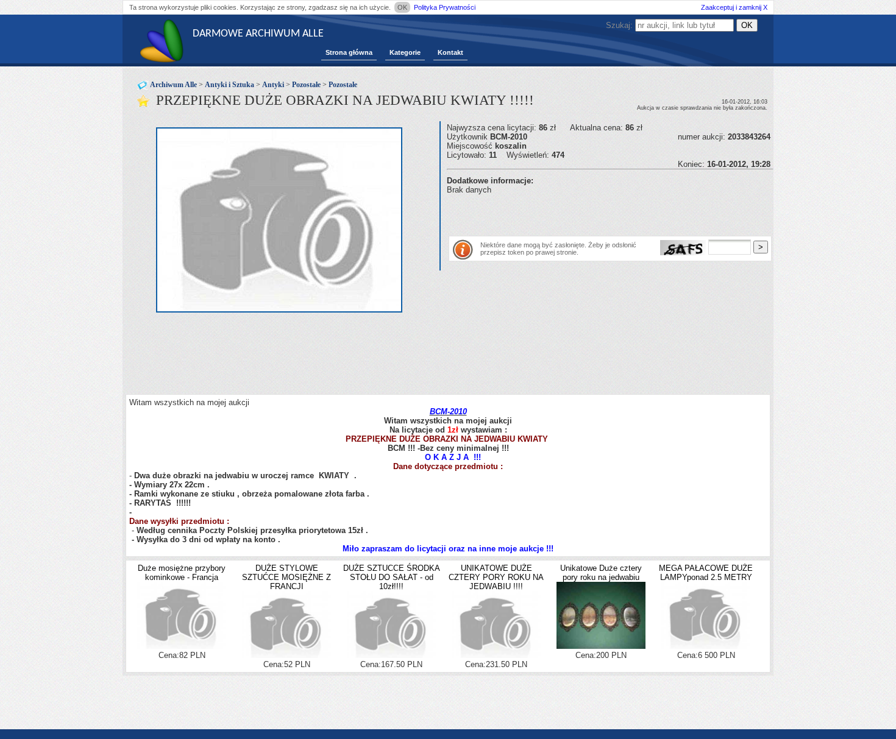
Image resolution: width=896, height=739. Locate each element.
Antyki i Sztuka (229, 84)
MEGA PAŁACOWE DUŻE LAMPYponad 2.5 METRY (706, 573)
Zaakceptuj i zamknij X (734, 7)
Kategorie (405, 52)
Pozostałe (306, 84)
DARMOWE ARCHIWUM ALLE (258, 34)
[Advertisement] (589, 212)
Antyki (273, 84)
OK (402, 7)
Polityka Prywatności (444, 7)
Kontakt (450, 52)
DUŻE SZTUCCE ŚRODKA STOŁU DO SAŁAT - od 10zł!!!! (391, 577)
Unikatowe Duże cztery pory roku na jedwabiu (601, 573)
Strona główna (348, 52)
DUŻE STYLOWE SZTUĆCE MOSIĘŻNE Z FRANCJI (286, 577)
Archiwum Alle (173, 84)
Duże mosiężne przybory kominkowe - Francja (182, 573)
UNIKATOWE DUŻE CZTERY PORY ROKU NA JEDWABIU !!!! (496, 577)
